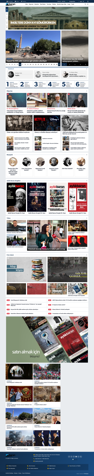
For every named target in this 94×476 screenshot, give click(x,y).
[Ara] (85, 4)
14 (41, 64)
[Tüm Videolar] (86, 218)
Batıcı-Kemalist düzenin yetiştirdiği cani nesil (14, 85)
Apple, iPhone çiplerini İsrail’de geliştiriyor (42, 85)
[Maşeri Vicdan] (36, 289)
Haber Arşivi (52, 468)
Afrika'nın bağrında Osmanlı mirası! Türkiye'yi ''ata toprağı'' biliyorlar (26, 304)
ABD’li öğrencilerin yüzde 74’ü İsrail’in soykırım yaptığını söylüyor (69, 300)
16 (46, 64)
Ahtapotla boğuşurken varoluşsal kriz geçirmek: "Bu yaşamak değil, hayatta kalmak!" (23, 75)
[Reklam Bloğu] (47, 339)
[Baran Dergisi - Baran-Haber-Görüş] (10, 4)
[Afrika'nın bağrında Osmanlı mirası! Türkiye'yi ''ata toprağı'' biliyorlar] (19, 394)
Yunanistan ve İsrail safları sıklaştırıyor (62, 313)
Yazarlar (24, 1)
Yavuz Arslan (18, 72)
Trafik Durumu (52, 465)
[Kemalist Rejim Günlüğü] (57, 289)
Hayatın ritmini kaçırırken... (74, 75)
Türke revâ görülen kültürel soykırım (69, 85)
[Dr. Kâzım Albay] (38, 74)
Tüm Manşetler (11, 468)
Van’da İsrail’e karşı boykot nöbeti (55, 85)
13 (38, 64)
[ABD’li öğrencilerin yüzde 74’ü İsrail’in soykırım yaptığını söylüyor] (46, 372)
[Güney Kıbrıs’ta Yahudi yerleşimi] (46, 416)
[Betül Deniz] (65, 74)
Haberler (36, 4)
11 (33, 64)
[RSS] (81, 457)
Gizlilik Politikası (9, 473)
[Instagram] (74, 457)
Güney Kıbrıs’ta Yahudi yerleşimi (61, 309)
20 (56, 64)
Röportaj (31, 4)
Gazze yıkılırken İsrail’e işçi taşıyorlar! (27, 85)
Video (17, 1)
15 (43, 64)
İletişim (16, 473)
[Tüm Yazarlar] (86, 69)
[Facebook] (69, 457)
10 (30, 64)
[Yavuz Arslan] (11, 74)
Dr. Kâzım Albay (46, 72)
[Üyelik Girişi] (87, 1)
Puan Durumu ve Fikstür (74, 465)
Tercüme (49, 4)
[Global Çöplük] (67, 269)
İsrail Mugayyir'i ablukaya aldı (19, 300)
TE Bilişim (86, 473)
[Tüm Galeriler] (86, 255)
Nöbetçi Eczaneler (12, 465)
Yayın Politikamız (26, 473)
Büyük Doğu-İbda (61, 4)
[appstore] (75, 459)
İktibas (54, 4)
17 (48, 64)
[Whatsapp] (78, 457)
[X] (71, 457)
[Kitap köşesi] (26, 269)
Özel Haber (43, 4)
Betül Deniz (72, 72)
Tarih (72, 4)
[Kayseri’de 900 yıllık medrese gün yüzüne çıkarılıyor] (19, 416)
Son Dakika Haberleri (33, 468)
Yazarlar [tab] (11, 69)
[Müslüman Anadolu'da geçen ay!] (16, 289)
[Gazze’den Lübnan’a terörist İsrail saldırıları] (19, 438)
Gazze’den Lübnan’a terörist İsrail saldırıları (22, 313)
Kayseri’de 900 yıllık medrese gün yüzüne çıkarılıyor (24, 309)
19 (54, 64)
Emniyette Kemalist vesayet (82, 85)
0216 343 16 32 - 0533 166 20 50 (42, 458)
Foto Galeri (10, 1)
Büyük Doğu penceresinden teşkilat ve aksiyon (50, 75)
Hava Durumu (32, 465)
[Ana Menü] (87, 4)
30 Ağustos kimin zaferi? (58, 304)
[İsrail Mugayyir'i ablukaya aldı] (19, 372)
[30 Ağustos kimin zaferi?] (46, 394)
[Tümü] (86, 91)
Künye (19, 473)
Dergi (68, 4)
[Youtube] (76, 457)
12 (35, 64)
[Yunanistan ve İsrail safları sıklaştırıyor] (46, 438)
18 (51, 64)
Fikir (26, 4)
